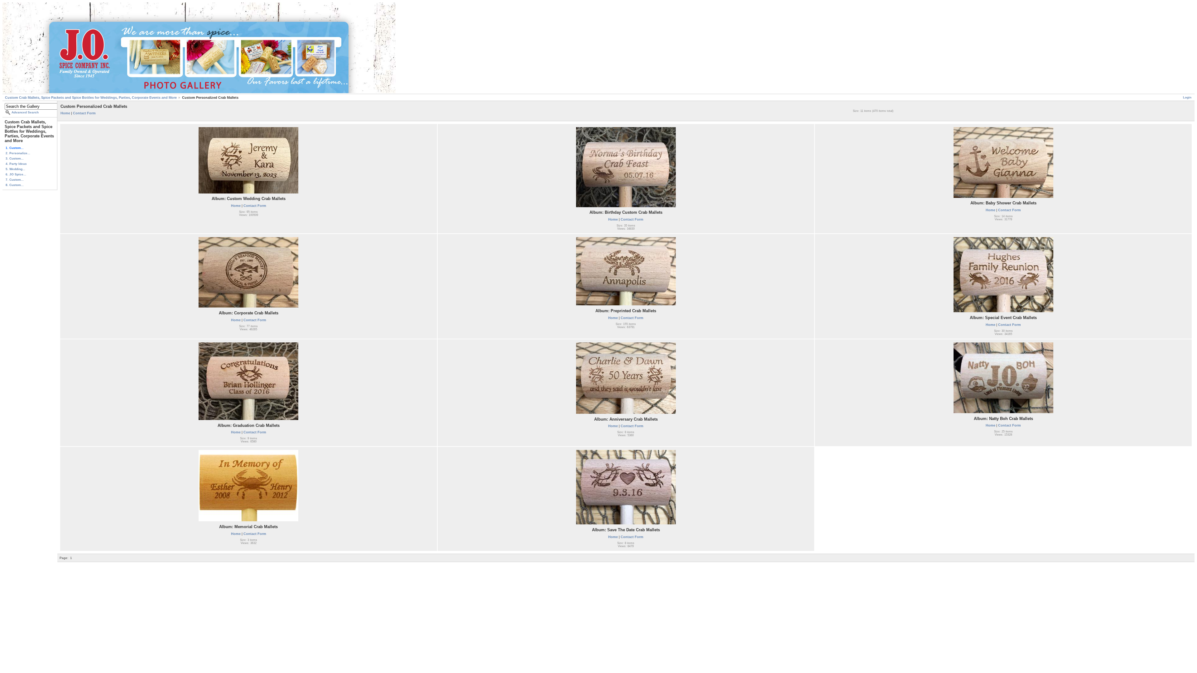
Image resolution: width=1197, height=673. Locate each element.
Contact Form (84, 113)
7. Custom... (15, 179)
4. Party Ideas (16, 163)
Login (1187, 97)
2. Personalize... (18, 153)
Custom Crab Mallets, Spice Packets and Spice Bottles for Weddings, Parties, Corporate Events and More (91, 97)
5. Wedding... (15, 169)
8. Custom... (15, 185)
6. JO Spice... (16, 174)
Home (65, 113)
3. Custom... (15, 158)
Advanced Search (25, 112)
